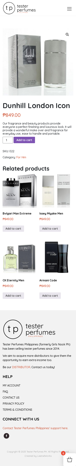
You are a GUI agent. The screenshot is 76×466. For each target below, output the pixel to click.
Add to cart (24, 140)
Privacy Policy (13, 403)
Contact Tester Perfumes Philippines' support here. (35, 428)
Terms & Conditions (17, 409)
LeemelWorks (44, 455)
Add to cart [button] (13, 228)
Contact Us (11, 397)
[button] (67, 34)
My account (11, 385)
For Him (21, 157)
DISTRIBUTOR (21, 367)
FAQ (5, 391)
